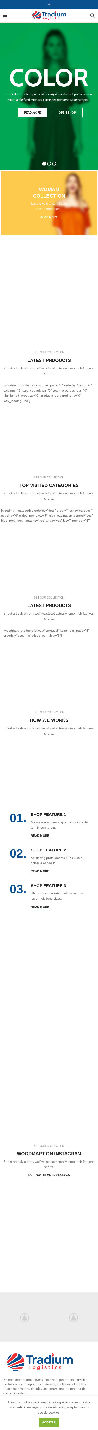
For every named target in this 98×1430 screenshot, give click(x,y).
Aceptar (49, 1422)
